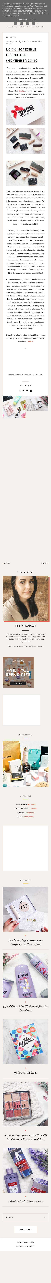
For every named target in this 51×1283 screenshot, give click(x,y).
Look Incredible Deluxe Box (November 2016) (21, 55)
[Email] (31, 391)
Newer (6, 563)
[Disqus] (26, 462)
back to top (24, 1230)
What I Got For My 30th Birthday (25, 764)
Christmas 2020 (25, 809)
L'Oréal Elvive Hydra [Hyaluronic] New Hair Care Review (25, 1008)
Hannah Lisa (22, 1242)
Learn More (22, 19)
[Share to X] (24, 391)
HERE (21, 91)
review (9, 44)
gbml (32, 1246)
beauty (9, 41)
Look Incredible (34, 41)
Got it (32, 19)
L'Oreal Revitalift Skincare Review (25, 1201)
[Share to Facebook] (20, 391)
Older (44, 563)
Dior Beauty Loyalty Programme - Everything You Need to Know (25, 942)
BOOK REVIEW (25, 805)
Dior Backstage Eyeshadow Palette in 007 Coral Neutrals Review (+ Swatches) (25, 1137)
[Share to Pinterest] (27, 391)
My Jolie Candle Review (25, 1073)
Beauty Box (19, 41)
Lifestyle (25, 813)
